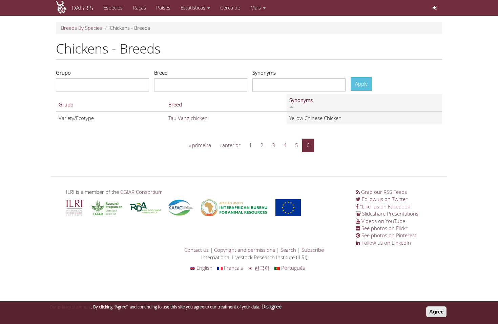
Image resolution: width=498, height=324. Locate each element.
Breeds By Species (81, 27)
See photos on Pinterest (388, 235)
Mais (256, 7)
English (203, 267)
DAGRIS (82, 7)
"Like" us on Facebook (384, 206)
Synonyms (264, 72)
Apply (361, 83)
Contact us (196, 249)
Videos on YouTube (382, 221)
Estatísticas (194, 7)
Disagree (272, 306)
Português (292, 267)
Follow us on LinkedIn (385, 242)
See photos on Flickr (384, 228)
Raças (139, 7)
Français (233, 267)
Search (288, 249)
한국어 (261, 267)
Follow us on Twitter (384, 199)
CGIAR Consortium (141, 191)
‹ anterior (230, 145)
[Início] (63, 8)
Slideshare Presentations (389, 213)
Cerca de (230, 7)
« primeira (200, 145)
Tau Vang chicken (188, 118)
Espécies (113, 7)
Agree (436, 312)
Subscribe (313, 249)
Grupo (63, 72)
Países (163, 7)
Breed (161, 72)
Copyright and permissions (244, 249)
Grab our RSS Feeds (383, 191)
